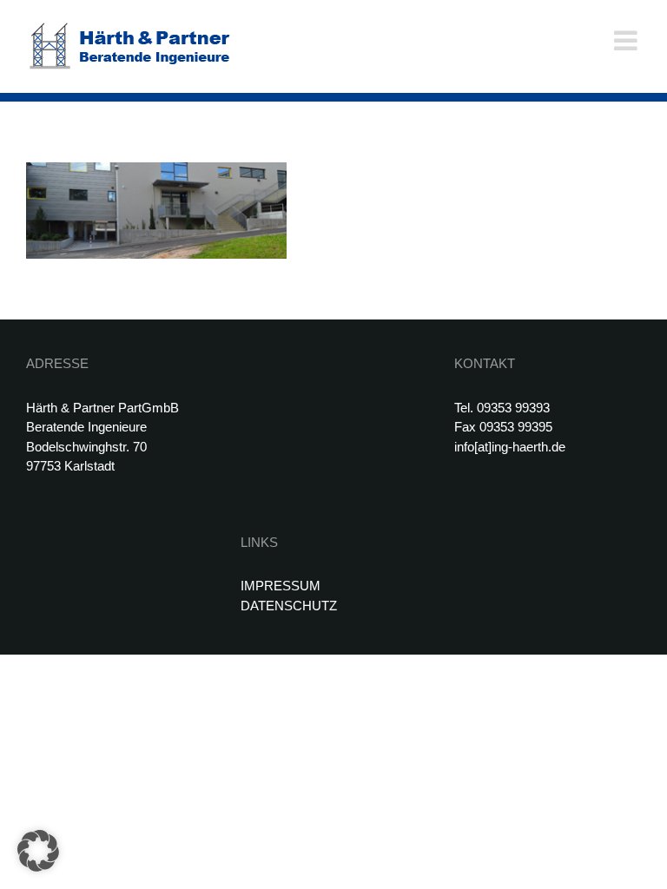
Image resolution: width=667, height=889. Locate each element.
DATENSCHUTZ (289, 605)
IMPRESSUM (280, 585)
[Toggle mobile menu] (627, 40)
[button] (38, 851)
